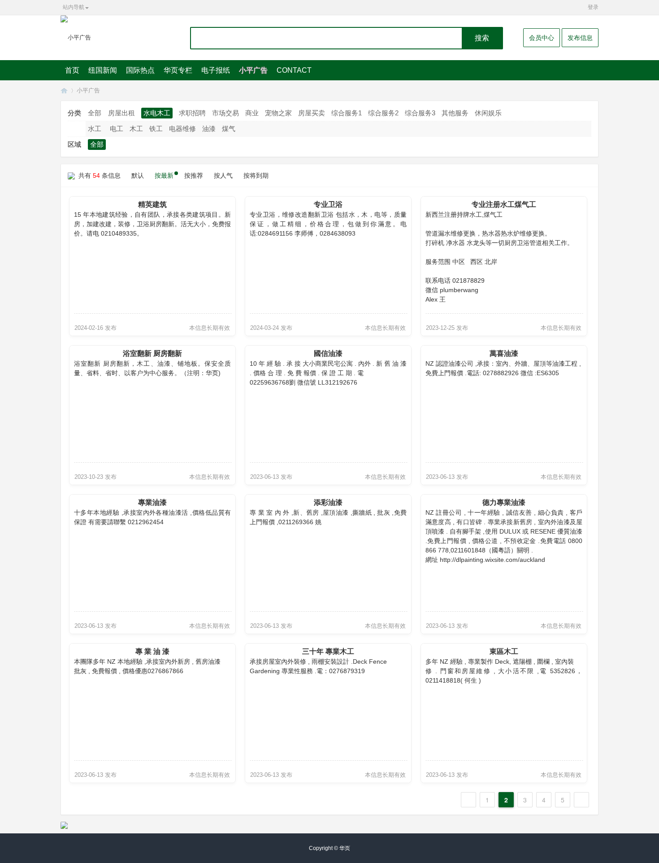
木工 (136, 128)
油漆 (209, 128)
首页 (72, 70)
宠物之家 (278, 113)
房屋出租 (121, 113)
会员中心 (541, 37)
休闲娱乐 (488, 113)
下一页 (581, 799)
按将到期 (256, 175)
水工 (94, 128)
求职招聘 (192, 113)
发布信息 (580, 37)
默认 (137, 175)
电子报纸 (215, 70)
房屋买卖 (311, 113)
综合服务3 (420, 113)
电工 (116, 128)
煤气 (228, 128)
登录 (593, 7)
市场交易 (225, 113)
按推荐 (193, 175)
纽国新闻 (102, 70)
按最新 (164, 175)
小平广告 (253, 70)
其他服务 (455, 113)
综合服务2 (383, 113)
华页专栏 (178, 70)
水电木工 (156, 113)
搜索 (482, 38)
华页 (64, 90)
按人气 (223, 175)
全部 (94, 113)
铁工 (156, 128)
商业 (252, 113)
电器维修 (182, 128)
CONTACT (294, 70)
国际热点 (140, 70)
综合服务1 (346, 113)
